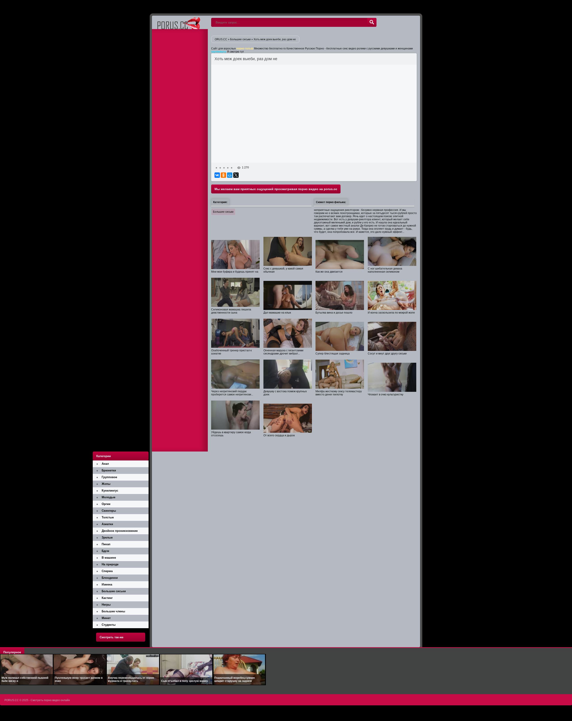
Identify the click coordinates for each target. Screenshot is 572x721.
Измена (107, 584)
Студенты (109, 624)
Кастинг (107, 598)
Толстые (108, 517)
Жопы (106, 484)
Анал (105, 463)
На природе (110, 564)
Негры (106, 604)
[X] (236, 175)
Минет (106, 618)
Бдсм (105, 551)
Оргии (106, 504)
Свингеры (109, 510)
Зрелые (107, 537)
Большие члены (113, 611)
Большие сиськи (223, 211)
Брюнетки (109, 470)
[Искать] (371, 22)
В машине (109, 557)
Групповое (109, 477)
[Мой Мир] (229, 175)
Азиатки (107, 524)
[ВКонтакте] (217, 175)
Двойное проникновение (120, 530)
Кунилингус (110, 490)
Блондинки (110, 577)
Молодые (108, 497)
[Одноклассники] (223, 175)
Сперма (107, 571)
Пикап (106, 544)
